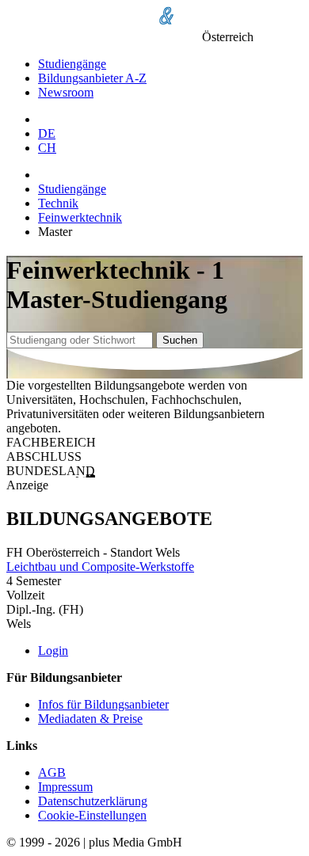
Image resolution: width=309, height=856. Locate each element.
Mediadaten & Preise (90, 718)
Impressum (65, 786)
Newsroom (65, 92)
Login (53, 650)
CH (47, 147)
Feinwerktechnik (80, 217)
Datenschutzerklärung (92, 801)
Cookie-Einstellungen (92, 815)
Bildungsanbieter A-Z (92, 78)
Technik (58, 203)
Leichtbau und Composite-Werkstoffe (100, 566)
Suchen (179, 340)
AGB (52, 772)
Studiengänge (72, 63)
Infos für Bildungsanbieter (103, 704)
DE (46, 133)
